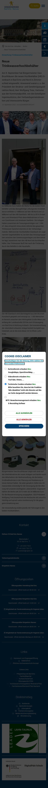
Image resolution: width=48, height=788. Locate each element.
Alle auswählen (24, 413)
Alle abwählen (24, 419)
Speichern (24, 426)
